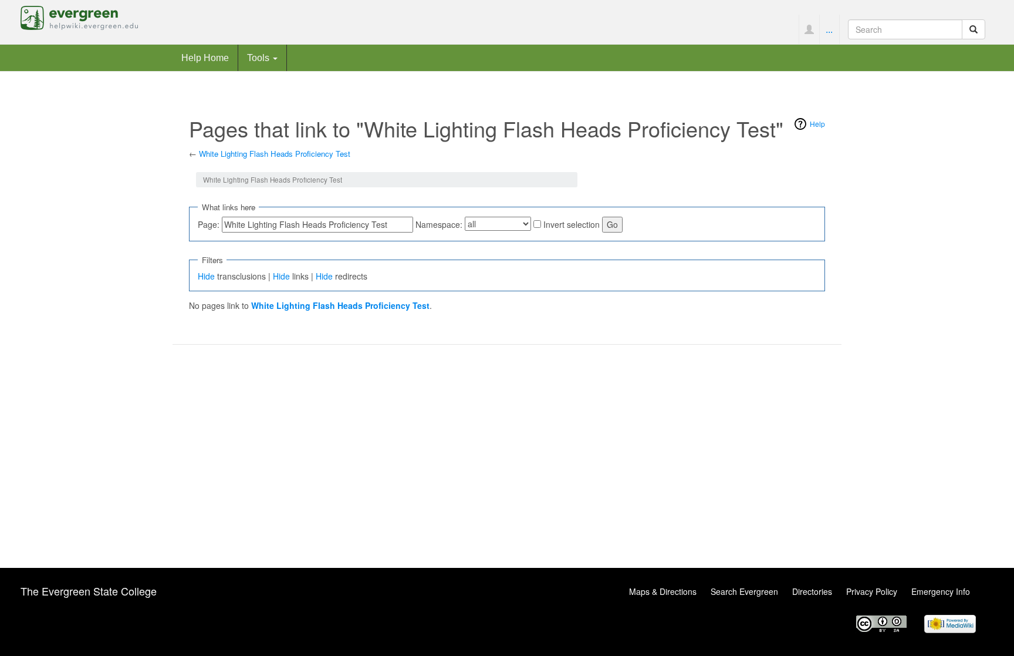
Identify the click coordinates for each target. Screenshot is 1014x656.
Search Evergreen (744, 591)
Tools (259, 57)
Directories (812, 591)
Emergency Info (940, 591)
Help (817, 124)
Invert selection (571, 224)
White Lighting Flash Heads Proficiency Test (274, 153)
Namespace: (438, 224)
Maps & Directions (663, 591)
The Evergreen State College (89, 590)
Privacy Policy (871, 591)
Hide (206, 276)
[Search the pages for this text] (973, 29)
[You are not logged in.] (809, 29)
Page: (208, 224)
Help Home (205, 57)
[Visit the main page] (79, 16)
